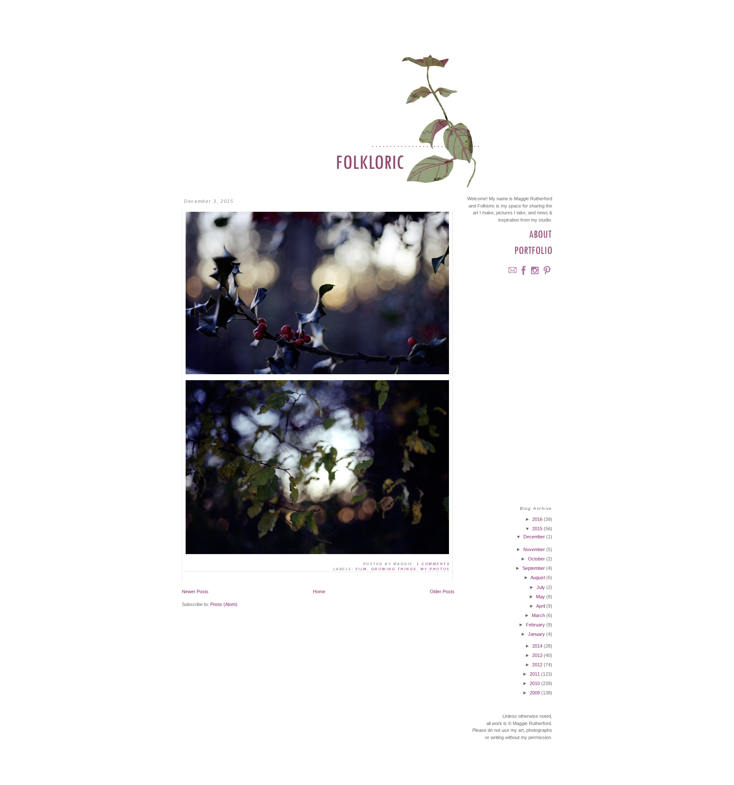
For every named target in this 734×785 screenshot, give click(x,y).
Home (319, 591)
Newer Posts (195, 591)
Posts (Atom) (223, 604)
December (534, 536)
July (541, 587)
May (541, 596)
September (534, 568)
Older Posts (442, 591)
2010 (535, 683)
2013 (538, 655)
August (538, 577)
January (537, 634)
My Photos (435, 569)
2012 (538, 664)
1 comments (433, 564)
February (536, 624)
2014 (538, 645)
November (534, 549)
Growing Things (394, 569)
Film (361, 569)
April (541, 606)
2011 (535, 674)
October (537, 558)
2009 (535, 692)
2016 (538, 519)
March (539, 615)
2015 (538, 528)
